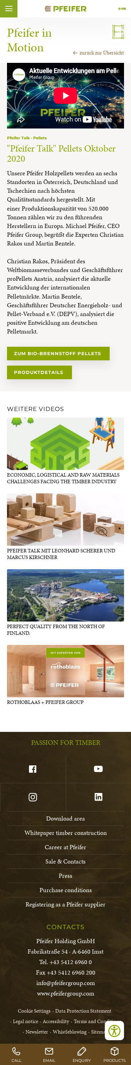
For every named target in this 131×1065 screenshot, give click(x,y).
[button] (8, 8)
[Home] (66, 9)
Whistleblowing (70, 1031)
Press (65, 875)
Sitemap (99, 1031)
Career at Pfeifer (65, 847)
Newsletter (37, 1031)
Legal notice (25, 1021)
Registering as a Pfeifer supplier (65, 904)
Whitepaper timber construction (65, 832)
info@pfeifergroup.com (65, 982)
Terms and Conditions (97, 1021)
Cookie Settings (34, 1010)
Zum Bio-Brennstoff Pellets (58, 353)
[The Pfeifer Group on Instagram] (33, 797)
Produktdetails (39, 372)
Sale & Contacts (65, 861)
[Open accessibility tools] (114, 1030)
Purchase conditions (65, 890)
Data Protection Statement (83, 1010)
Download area (65, 818)
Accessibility (56, 1021)
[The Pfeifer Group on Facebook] (33, 769)
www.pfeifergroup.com (65, 993)
